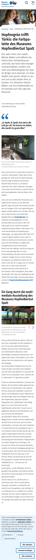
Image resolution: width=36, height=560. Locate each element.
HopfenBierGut (20, 217)
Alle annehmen (27, 556)
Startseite (5, 29)
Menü (32, 4)
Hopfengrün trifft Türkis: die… (24, 29)
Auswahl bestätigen (25, 550)
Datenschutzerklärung (15, 531)
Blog (11, 29)
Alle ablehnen (27, 545)
